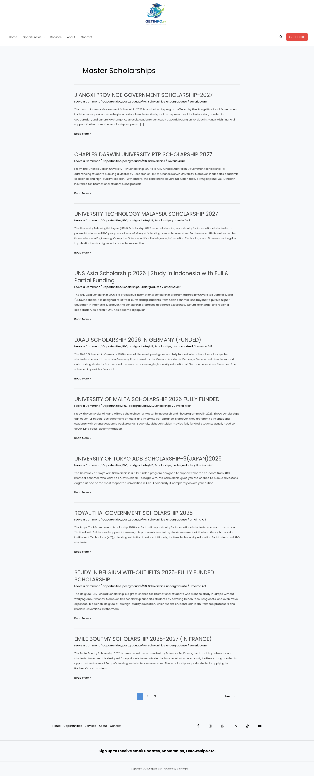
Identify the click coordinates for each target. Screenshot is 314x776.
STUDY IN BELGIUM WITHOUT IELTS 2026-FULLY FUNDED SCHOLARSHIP (144, 575)
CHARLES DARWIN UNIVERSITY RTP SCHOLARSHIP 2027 (143, 154)
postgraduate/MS (134, 101)
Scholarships (156, 101)
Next (230, 696)
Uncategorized (183, 346)
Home (13, 37)
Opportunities (32, 37)
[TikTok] (247, 726)
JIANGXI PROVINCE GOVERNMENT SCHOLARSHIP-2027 (143, 95)
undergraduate (176, 101)
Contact (86, 37)
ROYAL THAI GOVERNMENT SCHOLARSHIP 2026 (133, 513)
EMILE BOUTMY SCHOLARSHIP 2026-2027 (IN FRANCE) (143, 639)
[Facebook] (198, 726)
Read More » (82, 134)
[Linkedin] (235, 726)
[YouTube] (259, 726)
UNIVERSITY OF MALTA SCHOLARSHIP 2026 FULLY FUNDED (147, 399)
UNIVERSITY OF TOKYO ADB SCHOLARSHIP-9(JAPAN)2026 (148, 459)
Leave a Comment (87, 101)
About (71, 37)
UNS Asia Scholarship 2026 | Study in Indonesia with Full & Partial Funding (151, 276)
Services (56, 37)
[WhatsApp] (222, 726)
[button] (43, 37)
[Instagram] (210, 726)
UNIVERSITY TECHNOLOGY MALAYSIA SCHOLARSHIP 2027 (146, 214)
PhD (125, 220)
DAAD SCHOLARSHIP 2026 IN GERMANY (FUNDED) (137, 340)
